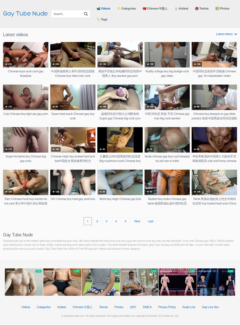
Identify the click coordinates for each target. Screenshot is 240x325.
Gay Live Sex (210, 307)
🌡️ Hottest (181, 8)
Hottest (61, 307)
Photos (118, 307)
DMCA (147, 307)
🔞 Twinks (202, 8)
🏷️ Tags (102, 19)
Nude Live (188, 307)
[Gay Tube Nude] (25, 13)
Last (150, 221)
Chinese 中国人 (83, 307)
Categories (43, 307)
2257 (133, 307)
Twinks (103, 307)
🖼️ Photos (222, 8)
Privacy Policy (167, 307)
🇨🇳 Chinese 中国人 (155, 8)
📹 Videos (103, 8)
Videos (25, 307)
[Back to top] (230, 313)
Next (137, 221)
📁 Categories (126, 8)
